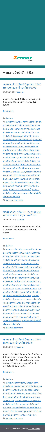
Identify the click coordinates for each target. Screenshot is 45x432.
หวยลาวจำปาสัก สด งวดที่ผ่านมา (26, 407)
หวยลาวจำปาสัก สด (16, 175)
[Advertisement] (22, 25)
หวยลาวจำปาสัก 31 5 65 (26, 288)
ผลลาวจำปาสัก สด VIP (19, 129)
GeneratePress (34, 429)
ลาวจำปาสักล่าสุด (11, 157)
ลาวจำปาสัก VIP (10, 139)
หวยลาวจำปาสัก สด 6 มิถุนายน (26, 178)
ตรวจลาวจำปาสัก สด (32, 121)
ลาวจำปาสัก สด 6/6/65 (13, 274)
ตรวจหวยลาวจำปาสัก (12, 125)
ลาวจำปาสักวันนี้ (27, 157)
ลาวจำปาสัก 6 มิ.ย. (26, 132)
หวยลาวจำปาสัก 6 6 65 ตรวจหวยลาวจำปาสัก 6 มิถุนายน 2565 (22, 213)
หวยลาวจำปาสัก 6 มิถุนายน (18, 168)
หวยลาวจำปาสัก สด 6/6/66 (15, 182)
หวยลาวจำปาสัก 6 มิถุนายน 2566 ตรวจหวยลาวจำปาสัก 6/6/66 (22, 86)
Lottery (9, 118)
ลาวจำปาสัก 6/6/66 (30, 136)
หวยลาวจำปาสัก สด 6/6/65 (15, 310)
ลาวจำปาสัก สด (25, 139)
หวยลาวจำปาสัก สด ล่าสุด (14, 411)
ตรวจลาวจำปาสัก (14, 121)
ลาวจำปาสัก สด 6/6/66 (13, 146)
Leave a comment (14, 200)
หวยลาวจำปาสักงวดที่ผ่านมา (23, 415)
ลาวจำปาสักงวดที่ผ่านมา (29, 153)
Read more (8, 111)
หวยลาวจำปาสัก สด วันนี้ (20, 189)
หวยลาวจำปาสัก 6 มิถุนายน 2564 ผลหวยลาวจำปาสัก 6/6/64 (22, 341)
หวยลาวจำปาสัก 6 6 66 (25, 161)
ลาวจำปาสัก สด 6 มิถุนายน (27, 143)
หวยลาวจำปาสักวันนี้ (31, 193)
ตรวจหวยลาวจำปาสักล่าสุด (26, 386)
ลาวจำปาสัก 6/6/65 (30, 263)
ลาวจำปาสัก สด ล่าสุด (24, 150)
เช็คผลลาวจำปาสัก (11, 196)
